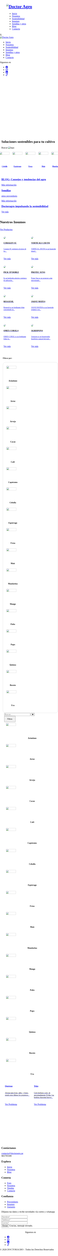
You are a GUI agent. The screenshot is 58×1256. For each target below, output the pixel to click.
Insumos (15, 21)
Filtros (9, 719)
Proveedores (12, 1202)
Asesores (11, 1207)
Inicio (14, 13)
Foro (9, 1183)
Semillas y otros (19, 24)
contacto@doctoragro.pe (12, 1153)
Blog (14, 26)
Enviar (5, 1226)
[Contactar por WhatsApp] (2, 1254)
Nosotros (16, 16)
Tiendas (10, 1188)
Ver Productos (6, 229)
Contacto (16, 29)
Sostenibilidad (18, 18)
